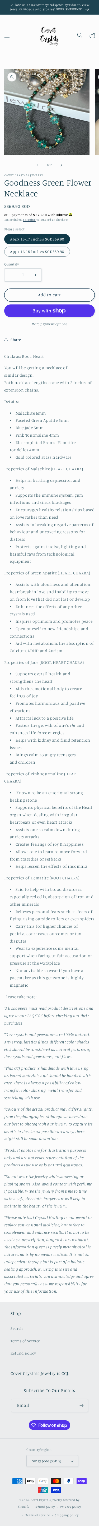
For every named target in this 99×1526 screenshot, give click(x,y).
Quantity (11, 264)
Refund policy (23, 1353)
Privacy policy (70, 1507)
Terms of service (38, 1515)
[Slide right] (61, 165)
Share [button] (16, 339)
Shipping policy (67, 1515)
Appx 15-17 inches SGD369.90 (37, 239)
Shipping (29, 219)
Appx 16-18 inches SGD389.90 (37, 251)
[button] (7, 35)
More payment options (50, 324)
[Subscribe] (82, 1405)
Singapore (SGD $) (46, 1461)
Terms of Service (25, 1341)
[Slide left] (37, 165)
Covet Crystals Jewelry (46, 1500)
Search (17, 1328)
